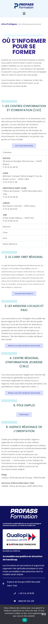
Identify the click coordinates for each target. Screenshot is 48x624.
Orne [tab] (5, 232)
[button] (24, 13)
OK (24, 620)
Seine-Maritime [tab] (10, 244)
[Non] (43, 614)
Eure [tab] (5, 238)
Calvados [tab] (7, 152)
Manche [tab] (6, 226)
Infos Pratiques (9, 24)
